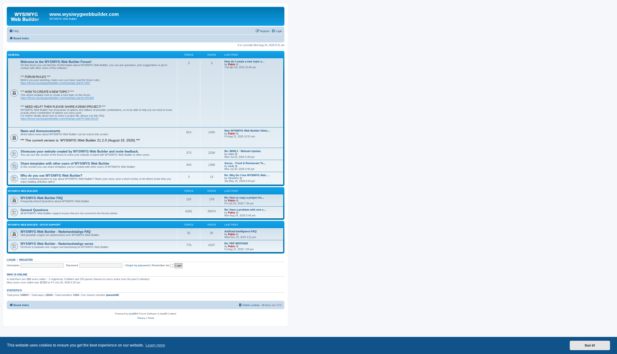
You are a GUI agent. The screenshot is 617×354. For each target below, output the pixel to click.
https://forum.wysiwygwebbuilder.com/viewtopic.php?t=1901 (55, 82)
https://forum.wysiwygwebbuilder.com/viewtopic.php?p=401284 (57, 97)
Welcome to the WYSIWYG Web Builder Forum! (55, 62)
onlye (231, 154)
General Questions (34, 210)
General (14, 54)
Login (11, 259)
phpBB (133, 313)
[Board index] (28, 15)
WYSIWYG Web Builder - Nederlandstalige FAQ (55, 232)
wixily (231, 166)
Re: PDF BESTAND (236, 243)
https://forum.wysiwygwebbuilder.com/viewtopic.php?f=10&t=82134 (59, 118)
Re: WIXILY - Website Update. (242, 151)
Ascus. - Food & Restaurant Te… (245, 163)
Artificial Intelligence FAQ (240, 231)
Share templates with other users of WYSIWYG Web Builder (64, 163)
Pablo (231, 64)
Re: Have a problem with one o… (245, 209)
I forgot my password (137, 265)
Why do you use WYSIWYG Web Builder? (51, 175)
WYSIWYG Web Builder (23, 191)
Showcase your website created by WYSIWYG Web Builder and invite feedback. (79, 151)
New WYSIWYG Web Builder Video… (247, 130)
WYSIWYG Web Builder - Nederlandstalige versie (56, 244)
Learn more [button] (155, 345)
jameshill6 (112, 295)
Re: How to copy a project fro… (244, 197)
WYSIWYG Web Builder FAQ (41, 198)
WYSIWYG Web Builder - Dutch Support (34, 224)
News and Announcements (40, 131)
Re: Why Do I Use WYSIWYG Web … (246, 175)
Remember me (161, 265)
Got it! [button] (590, 345)
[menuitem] (14, 31)
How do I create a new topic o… (244, 61)
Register (26, 259)
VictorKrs (233, 178)
